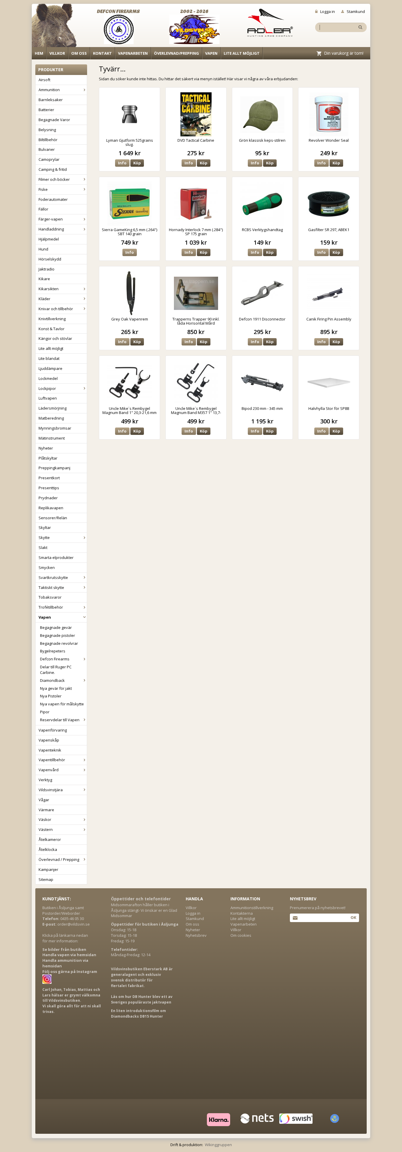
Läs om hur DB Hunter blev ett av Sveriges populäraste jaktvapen (141, 999)
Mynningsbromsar (55, 428)
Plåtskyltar (48, 458)
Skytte (44, 537)
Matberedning (51, 418)
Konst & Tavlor (51, 328)
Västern (46, 829)
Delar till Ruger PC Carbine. (56, 669)
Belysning (47, 129)
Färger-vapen (51, 219)
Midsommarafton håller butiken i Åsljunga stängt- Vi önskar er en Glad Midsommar (144, 910)
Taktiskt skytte (51, 587)
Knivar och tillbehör (56, 308)
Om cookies (240, 935)
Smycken (47, 567)
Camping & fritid (53, 169)
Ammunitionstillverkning (251, 907)
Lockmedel (48, 378)
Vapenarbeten (133, 53)
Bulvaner (47, 149)
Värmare (46, 809)
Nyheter (46, 448)
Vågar (44, 799)
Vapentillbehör (52, 759)
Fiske (43, 189)
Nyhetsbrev (196, 935)
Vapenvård (49, 769)
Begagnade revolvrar (59, 643)
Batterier (46, 109)
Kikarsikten (49, 288)
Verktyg (45, 779)
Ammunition (49, 89)
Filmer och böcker (54, 179)
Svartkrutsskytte (53, 577)
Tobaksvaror (50, 597)
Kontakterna (241, 913)
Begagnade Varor (54, 119)
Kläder (44, 298)
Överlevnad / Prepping (59, 859)
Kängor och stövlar (55, 338)
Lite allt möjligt (242, 53)
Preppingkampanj (54, 467)
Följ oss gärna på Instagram (69, 971)
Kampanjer (48, 869)
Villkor (57, 53)
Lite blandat (49, 358)
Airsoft (44, 79)
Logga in (327, 11)
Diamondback (52, 680)
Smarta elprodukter (56, 557)
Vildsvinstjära (51, 789)
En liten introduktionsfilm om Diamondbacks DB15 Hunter (138, 1013)
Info (122, 163)
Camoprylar (49, 159)
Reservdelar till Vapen (59, 719)
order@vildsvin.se (73, 924)
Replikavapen (51, 507)
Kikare (44, 278)
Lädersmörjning (53, 408)
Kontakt (102, 53)
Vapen (211, 53)
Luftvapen (48, 398)
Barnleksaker (51, 99)
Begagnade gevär (56, 627)
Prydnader (48, 497)
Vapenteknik (50, 750)
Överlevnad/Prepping (176, 53)
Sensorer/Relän (53, 517)
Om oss (79, 53)
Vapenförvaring (53, 730)
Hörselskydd (50, 259)
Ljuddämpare (50, 368)
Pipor (44, 711)
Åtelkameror (50, 839)
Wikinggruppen (218, 1144)
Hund (43, 249)
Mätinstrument (52, 438)
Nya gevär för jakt (56, 688)
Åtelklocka (48, 849)
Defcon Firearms (54, 659)
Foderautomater (53, 199)
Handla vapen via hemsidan (69, 954)
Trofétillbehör (51, 607)
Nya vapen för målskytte (62, 704)
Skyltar (45, 527)
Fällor (43, 209)
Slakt (43, 547)
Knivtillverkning (52, 318)
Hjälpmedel (49, 239)
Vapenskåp (49, 740)
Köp (137, 163)
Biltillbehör (48, 139)
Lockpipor (47, 388)
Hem (39, 53)
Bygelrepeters (52, 651)
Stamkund (356, 11)
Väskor (45, 819)
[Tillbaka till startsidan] (57, 27)
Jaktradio (46, 269)
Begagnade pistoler (57, 635)
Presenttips (49, 487)
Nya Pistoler (51, 696)
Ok (353, 917)
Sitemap (46, 879)
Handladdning (51, 229)
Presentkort (49, 477)
